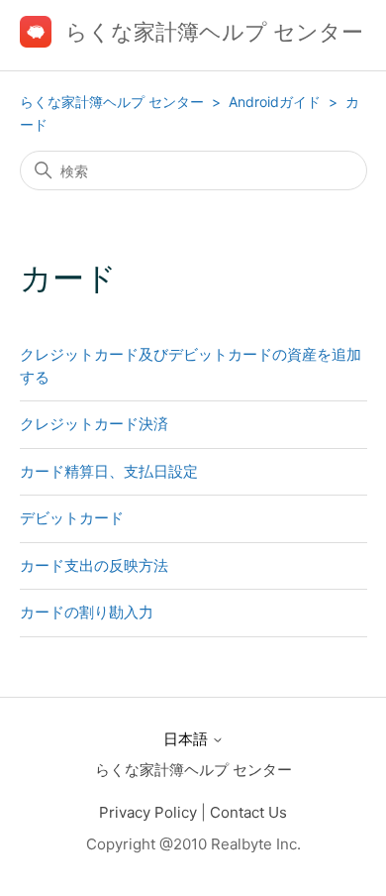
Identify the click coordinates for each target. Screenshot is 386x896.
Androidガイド (277, 101)
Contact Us (248, 812)
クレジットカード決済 (94, 423)
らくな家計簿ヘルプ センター (112, 101)
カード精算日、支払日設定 (109, 471)
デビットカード (72, 517)
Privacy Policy (148, 812)
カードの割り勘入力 (86, 612)
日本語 (187, 738)
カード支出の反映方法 (94, 565)
